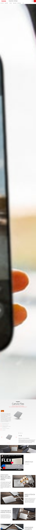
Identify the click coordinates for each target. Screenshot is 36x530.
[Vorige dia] (1, 437)
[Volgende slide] (16, 437)
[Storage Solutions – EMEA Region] (13, 1)
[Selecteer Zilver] (21, 435)
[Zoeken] (35, 1)
